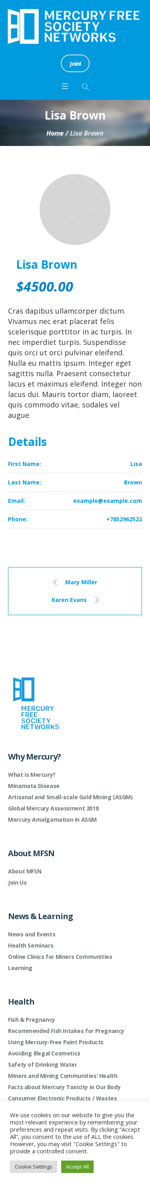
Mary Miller (81, 582)
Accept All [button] (77, 1166)
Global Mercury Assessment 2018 (53, 808)
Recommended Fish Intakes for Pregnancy (66, 1031)
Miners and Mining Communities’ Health (62, 1076)
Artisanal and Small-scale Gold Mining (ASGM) (70, 797)
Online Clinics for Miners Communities (60, 956)
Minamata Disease (34, 786)
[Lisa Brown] (75, 209)
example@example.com (107, 500)
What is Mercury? (32, 774)
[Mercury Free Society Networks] (75, 26)
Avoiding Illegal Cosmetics (44, 1053)
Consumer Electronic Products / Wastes (62, 1098)
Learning (20, 968)
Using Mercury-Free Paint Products (56, 1042)
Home (55, 133)
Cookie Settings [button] (33, 1166)
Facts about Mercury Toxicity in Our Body (64, 1087)
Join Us (17, 882)
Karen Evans (69, 600)
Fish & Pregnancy (31, 1019)
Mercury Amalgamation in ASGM (52, 819)
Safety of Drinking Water (42, 1064)
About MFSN (24, 871)
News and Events (31, 934)
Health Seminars (30, 945)
